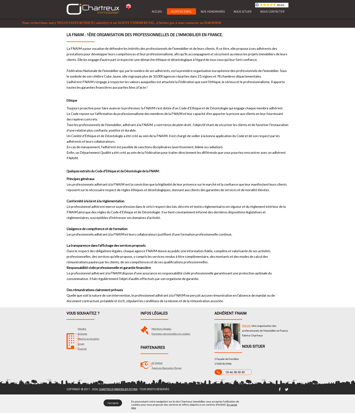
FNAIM (246, 325)
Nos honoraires (213, 11)
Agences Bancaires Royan (167, 368)
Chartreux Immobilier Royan (118, 389)
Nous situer (242, 11)
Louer (81, 343)
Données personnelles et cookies (171, 333)
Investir (82, 348)
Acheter (82, 333)
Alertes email (181, 11)
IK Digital (157, 363)
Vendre (82, 328)
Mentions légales (161, 328)
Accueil (157, 11)
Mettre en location (88, 338)
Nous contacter (272, 11)
